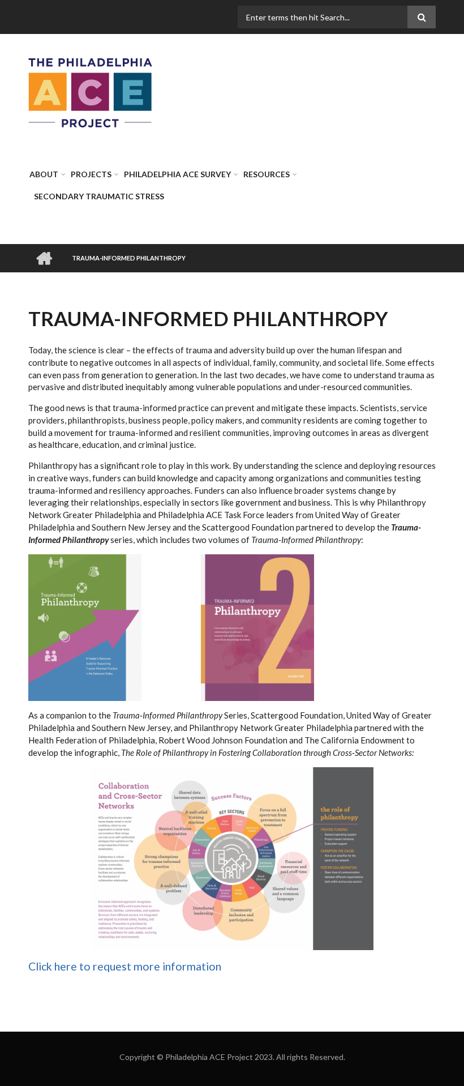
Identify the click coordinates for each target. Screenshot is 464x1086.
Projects (91, 174)
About (43, 174)
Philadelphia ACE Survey (177, 174)
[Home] (90, 92)
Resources (266, 174)
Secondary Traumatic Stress (99, 196)
